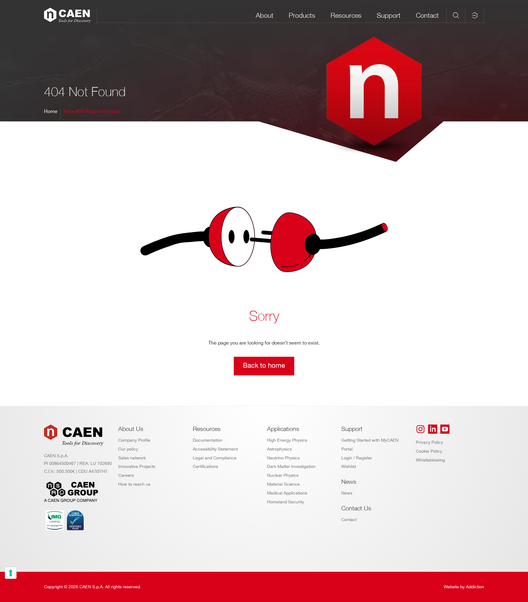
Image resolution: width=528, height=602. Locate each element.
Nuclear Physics (283, 475)
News (346, 493)
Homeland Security (285, 502)
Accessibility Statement (215, 449)
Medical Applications (287, 493)
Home (50, 111)
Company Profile (134, 440)
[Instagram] (420, 429)
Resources (346, 15)
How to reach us (134, 484)
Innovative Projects (136, 467)
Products (302, 15)
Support (389, 15)
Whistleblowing (430, 460)
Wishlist (348, 467)
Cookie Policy (429, 451)
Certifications (205, 467)
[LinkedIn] (432, 429)
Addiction (475, 587)
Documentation (207, 440)
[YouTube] (444, 429)
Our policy (128, 449)
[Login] (474, 15)
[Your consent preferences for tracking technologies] (10, 573)
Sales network (132, 458)
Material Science (283, 484)
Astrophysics (279, 449)
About (264, 15)
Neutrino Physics (283, 458)
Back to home (264, 366)
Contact (427, 15)
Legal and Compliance (215, 458)
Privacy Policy (429, 442)
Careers (126, 475)
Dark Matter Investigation (291, 467)
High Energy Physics (287, 440)
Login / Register (356, 458)
